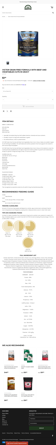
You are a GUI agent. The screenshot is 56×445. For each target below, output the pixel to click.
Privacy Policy (10, 433)
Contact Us (5, 424)
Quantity (4, 96)
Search (3, 433)
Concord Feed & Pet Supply (12, 439)
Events (4, 417)
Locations (4, 423)
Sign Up (41, 428)
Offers (3, 415)
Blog (3, 419)
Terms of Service (25, 433)
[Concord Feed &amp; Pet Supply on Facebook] (52, 436)
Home (3, 16)
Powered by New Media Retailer (26, 439)
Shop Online (5, 413)
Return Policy (17, 433)
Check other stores (39, 80)
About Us (4, 421)
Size (3, 88)
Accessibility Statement (35, 433)
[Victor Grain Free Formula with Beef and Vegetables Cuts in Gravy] (7, 62)
